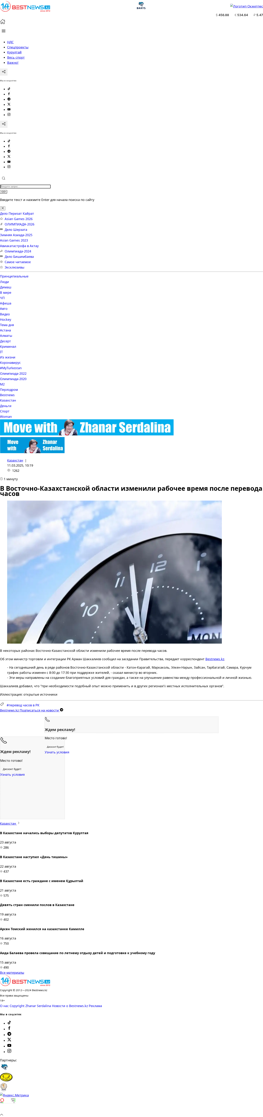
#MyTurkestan (11, 368)
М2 (2, 384)
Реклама (95, 1006)
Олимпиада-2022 (13, 373)
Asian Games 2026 (19, 219)
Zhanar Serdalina (38, 1006)
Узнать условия (57, 752)
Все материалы (12, 972)
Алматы (6, 335)
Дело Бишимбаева (19, 256)
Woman (6, 416)
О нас (4, 1006)
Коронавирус (10, 362)
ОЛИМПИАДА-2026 (19, 224)
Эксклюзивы (14, 267)
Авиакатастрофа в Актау (19, 246)
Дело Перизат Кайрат (17, 213)
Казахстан (8, 400)
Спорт (4, 411)
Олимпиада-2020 (13, 379)
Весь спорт (16, 57)
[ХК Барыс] (4, 1070)
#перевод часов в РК (23, 705)
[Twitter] (9, 104)
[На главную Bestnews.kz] (25, 985)
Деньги (5, 406)
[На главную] (2, 23)
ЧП (2, 298)
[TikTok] (9, 89)
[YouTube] (9, 109)
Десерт (5, 341)
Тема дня (7, 325)
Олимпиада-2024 (18, 251)
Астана (5, 330)
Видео (5, 314)
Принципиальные (14, 276)
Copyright (17, 1006)
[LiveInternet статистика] (8, 1109)
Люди (4, 282)
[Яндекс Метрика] (14, 1095)
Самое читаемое (18, 262)
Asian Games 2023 (14, 240)
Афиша (5, 303)
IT (1, 352)
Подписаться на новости (30, 710)
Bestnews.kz (214, 659)
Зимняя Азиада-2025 (16, 235)
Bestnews (7, 395)
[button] (3, 31)
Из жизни (7, 357)
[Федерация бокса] (3, 1090)
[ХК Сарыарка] (6, 1080)
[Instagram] (9, 114)
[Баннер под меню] (87, 434)
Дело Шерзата (16, 229)
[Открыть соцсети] (4, 72)
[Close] (2, 208)
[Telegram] (9, 99)
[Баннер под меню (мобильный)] (32, 452)
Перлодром (9, 389)
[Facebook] (9, 94)
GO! (3, 191)
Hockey (5, 319)
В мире (5, 292)
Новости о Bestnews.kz (70, 1006)
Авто (4, 308)
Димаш (5, 287)
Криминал (8, 346)
